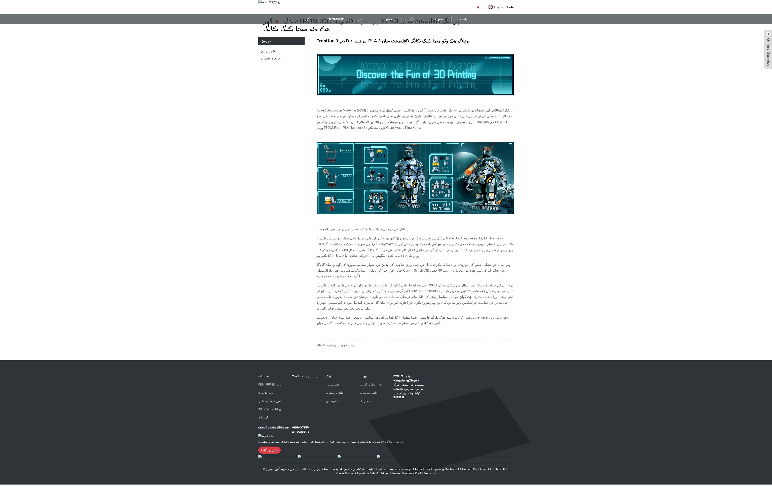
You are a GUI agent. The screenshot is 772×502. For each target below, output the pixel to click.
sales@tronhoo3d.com (273, 427)
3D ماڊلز (365, 401)
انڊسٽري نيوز (333, 401)
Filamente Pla (410, 473)
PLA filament (464, 469)
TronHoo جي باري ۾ (344, 19)
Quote (509, 7)
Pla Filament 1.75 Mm (487, 469)
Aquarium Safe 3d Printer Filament (379, 473)
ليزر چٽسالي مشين (269, 401)
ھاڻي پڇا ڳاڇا (269, 450)
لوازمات (263, 417)
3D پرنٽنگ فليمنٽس (269, 409)
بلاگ (413, 19)
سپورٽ (364, 376)
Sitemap (405, 469)
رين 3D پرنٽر (266, 392)
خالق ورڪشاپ (270, 58)
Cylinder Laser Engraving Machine (434, 469)
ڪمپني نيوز (267, 51)
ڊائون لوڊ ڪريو (368, 392)
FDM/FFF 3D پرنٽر (270, 384)
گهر (307, 19)
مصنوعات (386, 19)
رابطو (463, 19)
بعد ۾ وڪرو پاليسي (371, 384)
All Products (427, 473)
